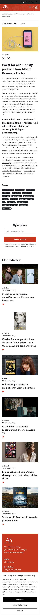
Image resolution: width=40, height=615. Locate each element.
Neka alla (20, 610)
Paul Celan (5, 171)
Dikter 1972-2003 (22, 202)
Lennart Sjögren (29, 171)
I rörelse (5, 199)
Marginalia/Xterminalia (26, 199)
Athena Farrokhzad (8, 190)
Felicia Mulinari (15, 171)
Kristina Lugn (6, 163)
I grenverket (23, 205)
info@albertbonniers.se (12, 570)
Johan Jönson (8, 165)
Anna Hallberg (26, 193)
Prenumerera (20, 239)
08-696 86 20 (9, 562)
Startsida (4, 14)
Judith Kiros (17, 165)
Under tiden (11, 202)
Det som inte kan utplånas (10, 205)
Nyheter (10, 14)
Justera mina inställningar (20, 605)
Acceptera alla (20, 599)
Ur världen (13, 199)
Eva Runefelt (26, 165)
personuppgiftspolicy (27, 246)
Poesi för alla (6, 208)
